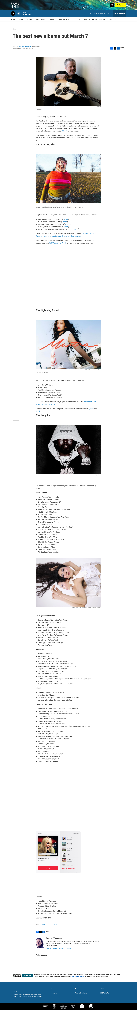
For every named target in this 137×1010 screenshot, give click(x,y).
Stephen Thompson (25, 46)
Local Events (64, 19)
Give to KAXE (41, 19)
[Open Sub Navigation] (16, 19)
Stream (65, 219)
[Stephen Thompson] (40, 942)
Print (122, 48)
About (52, 19)
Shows (29, 19)
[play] (13, 13)
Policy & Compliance (81, 993)
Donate (121, 5)
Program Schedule (80, 19)
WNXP (64, 131)
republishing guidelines (77, 976)
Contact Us (54, 993)
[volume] (18, 13)
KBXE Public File (104, 993)
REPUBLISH (27, 975)
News (13, 19)
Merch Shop (111, 19)
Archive (77, 989)
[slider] (21, 13)
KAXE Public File (104, 989)
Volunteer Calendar (97, 19)
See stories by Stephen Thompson (59, 948)
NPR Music (54, 924)
